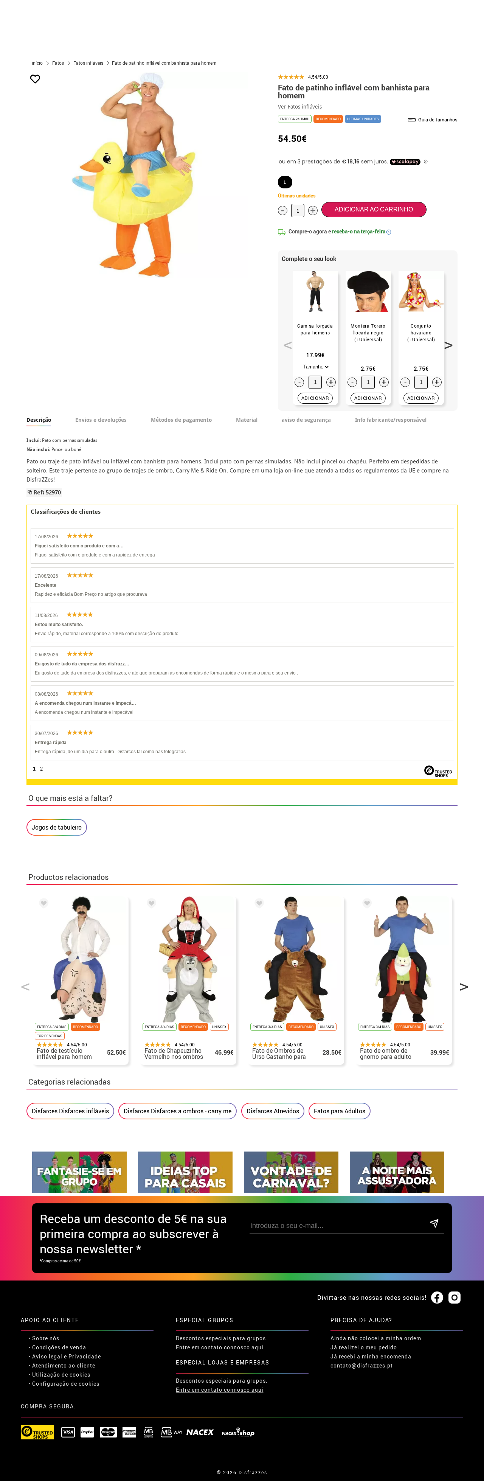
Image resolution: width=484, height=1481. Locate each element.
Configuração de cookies (65, 1383)
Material (247, 420)
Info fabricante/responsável (391, 420)
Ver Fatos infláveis (300, 107)
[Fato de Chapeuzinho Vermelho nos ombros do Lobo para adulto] (150, 904)
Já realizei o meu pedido (363, 1347)
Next (446, 341)
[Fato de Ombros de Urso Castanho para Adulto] (258, 904)
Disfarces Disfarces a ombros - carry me (177, 1111)
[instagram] (454, 1298)
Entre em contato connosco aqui (220, 1347)
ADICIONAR (315, 398)
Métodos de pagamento (181, 420)
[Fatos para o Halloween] (397, 1191)
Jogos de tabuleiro (57, 827)
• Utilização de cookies (59, 1374)
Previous (285, 341)
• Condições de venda (57, 1347)
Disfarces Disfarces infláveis (70, 1111)
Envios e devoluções (101, 420)
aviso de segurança (306, 420)
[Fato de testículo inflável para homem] (42, 904)
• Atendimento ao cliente (61, 1365)
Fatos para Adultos (339, 1111)
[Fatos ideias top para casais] (185, 1191)
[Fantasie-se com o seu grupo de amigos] (79, 1191)
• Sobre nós (43, 1338)
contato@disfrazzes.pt (361, 1365)
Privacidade (84, 1356)
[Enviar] (434, 1224)
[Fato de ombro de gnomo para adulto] (365, 904)
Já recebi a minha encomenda (370, 1356)
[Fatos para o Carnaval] (291, 1191)
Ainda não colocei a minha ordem (375, 1338)
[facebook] (437, 1298)
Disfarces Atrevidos (273, 1111)
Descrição (38, 420)
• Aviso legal (45, 1356)
